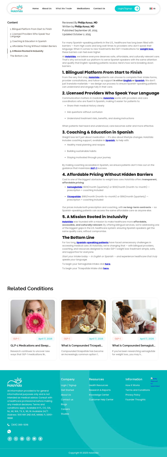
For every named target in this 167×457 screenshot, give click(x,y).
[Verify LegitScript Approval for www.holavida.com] (155, 382)
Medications (83, 8)
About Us (46, 8)
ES (154, 8)
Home (36, 8)
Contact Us (99, 8)
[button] (65, 8)
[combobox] (152, 8)
